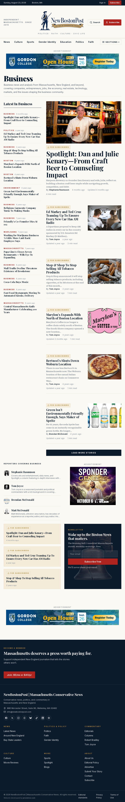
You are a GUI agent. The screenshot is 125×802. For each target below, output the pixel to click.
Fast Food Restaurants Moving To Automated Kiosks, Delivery (22, 294)
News (7, 42)
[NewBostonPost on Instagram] (18, 717)
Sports (30, 42)
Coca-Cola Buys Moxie (16, 282)
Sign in (102, 3)
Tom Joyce (54, 239)
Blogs (47, 767)
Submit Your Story (93, 771)
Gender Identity (47, 42)
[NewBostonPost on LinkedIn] (42, 717)
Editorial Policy (92, 762)
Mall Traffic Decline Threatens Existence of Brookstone (20, 270)
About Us (89, 758)
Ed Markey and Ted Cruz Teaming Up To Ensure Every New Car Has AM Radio (22, 136)
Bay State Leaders (12, 740)
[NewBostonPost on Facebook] (6, 717)
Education (65, 42)
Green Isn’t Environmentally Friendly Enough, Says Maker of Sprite (21, 194)
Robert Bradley (92, 740)
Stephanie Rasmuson (59, 190)
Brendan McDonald (58, 434)
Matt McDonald (20, 510)
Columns (89, 735)
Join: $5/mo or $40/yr (19, 675)
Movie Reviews (11, 762)
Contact (88, 776)
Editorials (89, 731)
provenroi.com (29, 798)
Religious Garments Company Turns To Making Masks (20, 209)
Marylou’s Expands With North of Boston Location (21, 165)
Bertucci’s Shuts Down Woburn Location (20, 179)
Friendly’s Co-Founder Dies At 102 (20, 223)
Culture (18, 42)
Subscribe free (92, 561)
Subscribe (115, 3)
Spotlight (48, 762)
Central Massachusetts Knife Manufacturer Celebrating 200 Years (20, 309)
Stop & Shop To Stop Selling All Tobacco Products (21, 152)
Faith (91, 42)
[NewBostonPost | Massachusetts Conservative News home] (61, 20)
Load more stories (83, 453)
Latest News (10, 731)
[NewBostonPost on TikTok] (36, 717)
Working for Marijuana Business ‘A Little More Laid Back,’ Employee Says (21, 238)
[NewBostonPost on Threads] (24, 717)
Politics (80, 42)
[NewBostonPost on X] (12, 717)
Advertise (89, 767)
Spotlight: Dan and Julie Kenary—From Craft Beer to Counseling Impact (22, 120)
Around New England (14, 735)
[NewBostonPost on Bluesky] (30, 717)
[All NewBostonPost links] (48, 717)
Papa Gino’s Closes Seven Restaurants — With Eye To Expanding (18, 254)
